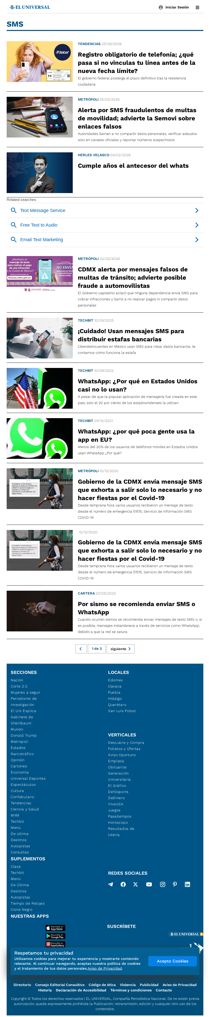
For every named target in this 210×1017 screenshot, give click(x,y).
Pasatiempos (120, 816)
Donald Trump (24, 735)
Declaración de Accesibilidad (81, 990)
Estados (18, 748)
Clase (16, 866)
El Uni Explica (23, 711)
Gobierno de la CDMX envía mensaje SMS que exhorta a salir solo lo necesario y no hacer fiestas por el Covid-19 (140, 490)
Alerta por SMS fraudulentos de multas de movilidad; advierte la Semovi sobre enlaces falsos (137, 118)
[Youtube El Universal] (149, 885)
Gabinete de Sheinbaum (22, 720)
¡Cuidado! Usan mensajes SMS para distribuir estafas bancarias (131, 335)
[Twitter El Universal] (135, 885)
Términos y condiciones (131, 990)
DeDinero (116, 798)
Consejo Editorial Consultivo (60, 985)
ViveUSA (115, 804)
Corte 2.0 (19, 686)
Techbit (85, 320)
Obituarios (117, 767)
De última (19, 834)
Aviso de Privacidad (180, 985)
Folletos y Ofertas (124, 749)
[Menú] (197, 7)
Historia (45, 990)
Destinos (19, 840)
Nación (17, 680)
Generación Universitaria (119, 776)
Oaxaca (115, 686)
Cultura (17, 791)
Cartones (19, 766)
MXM (15, 815)
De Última (20, 885)
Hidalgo (115, 698)
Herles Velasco (93, 155)
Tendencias (89, 44)
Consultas (20, 852)
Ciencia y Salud (25, 809)
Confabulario (22, 797)
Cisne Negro (22, 909)
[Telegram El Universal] (110, 885)
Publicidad (149, 985)
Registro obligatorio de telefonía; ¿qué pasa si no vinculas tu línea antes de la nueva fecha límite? (136, 63)
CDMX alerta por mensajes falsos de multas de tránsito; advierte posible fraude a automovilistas (133, 277)
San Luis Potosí (122, 711)
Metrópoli (88, 99)
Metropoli (19, 741)
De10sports (118, 792)
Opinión (18, 760)
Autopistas (20, 846)
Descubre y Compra (126, 742)
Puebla (114, 692)
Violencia (128, 985)
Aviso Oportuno (122, 755)
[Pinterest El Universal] (174, 885)
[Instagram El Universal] (162, 885)
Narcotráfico (22, 754)
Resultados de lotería (121, 832)
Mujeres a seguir (25, 692)
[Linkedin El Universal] (187, 885)
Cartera (86, 593)
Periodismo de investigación (24, 701)
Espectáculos (23, 784)
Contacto (164, 990)
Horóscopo (118, 822)
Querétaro (117, 705)
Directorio (22, 985)
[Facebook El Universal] (123, 885)
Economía (20, 772)
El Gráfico (117, 785)
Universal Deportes (28, 778)
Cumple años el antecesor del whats (133, 165)
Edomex (115, 680)
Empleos (116, 761)
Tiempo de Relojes (28, 903)
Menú (16, 827)
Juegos (114, 810)
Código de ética (102, 985)
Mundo (17, 729)
